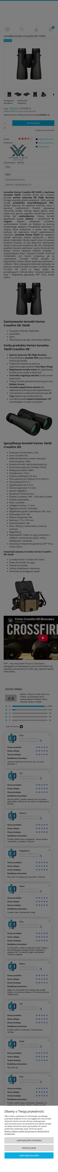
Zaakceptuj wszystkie (29, 1155)
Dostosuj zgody (29, 1148)
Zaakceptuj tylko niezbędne (29, 1140)
